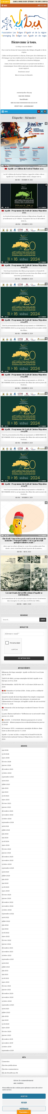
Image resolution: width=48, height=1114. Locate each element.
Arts (7, 128)
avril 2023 (5, 887)
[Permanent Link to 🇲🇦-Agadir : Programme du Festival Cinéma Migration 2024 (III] (24, 355)
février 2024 (6, 849)
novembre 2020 (7, 997)
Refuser (24, 1102)
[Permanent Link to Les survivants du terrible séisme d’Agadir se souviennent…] (24, 573)
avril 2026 (5, 754)
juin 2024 (5, 834)
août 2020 (5, 1009)
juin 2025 (5, 788)
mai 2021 (5, 974)
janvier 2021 (6, 989)
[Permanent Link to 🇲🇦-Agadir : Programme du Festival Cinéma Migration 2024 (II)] (24, 409)
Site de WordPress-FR (10, 1073)
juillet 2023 (6, 876)
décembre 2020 (7, 993)
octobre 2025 (6, 773)
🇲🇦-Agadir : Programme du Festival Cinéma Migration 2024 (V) (24, 266)
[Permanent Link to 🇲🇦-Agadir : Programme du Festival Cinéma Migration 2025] (24, 196)
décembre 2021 (7, 948)
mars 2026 (5, 758)
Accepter (24, 1096)
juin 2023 (5, 879)
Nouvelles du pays (36, 130)
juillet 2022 (6, 921)
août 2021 (5, 963)
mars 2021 (5, 982)
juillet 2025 (6, 784)
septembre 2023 (8, 868)
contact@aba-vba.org (24, 92)
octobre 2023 (6, 864)
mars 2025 (5, 800)
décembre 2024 (7, 811)
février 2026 (6, 762)
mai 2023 (5, 883)
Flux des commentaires (10, 1069)
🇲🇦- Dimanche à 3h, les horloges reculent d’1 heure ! (20, 708)
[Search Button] (45, 111)
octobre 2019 (6, 1047)
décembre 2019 (7, 1039)
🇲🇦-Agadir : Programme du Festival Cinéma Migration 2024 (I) (24, 485)
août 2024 (5, 826)
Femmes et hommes (37, 128)
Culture (19, 189)
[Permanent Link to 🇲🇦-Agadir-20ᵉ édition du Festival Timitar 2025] (24, 144)
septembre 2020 (8, 1005)
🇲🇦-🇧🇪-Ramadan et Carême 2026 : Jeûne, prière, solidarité (22, 691)
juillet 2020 (6, 1012)
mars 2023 (5, 891)
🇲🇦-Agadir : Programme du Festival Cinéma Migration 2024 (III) (24, 375)
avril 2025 (5, 796)
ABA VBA (17, 180)
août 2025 (5, 781)
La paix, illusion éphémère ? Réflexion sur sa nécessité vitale (23, 714)
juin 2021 (5, 970)
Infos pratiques (13, 130)
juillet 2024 (6, 830)
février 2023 (6, 895)
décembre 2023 (7, 857)
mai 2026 (5, 750)
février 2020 (6, 1031)
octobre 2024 (6, 819)
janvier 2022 (6, 944)
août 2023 (5, 872)
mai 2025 (5, 792)
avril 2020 (5, 1024)
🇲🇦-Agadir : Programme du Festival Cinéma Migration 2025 (24, 211)
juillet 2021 (6, 967)
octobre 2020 (7, 1001)
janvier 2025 (6, 807)
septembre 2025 (8, 777)
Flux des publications (9, 1065)
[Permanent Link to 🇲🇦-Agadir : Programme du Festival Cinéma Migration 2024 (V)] (24, 245)
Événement (24, 128)
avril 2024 (5, 841)
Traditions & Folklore (37, 194)
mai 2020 (5, 1020)
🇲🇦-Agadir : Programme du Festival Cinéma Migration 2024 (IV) (24, 321)
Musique (8, 194)
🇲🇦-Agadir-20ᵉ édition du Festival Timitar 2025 (24, 168)
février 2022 (6, 940)
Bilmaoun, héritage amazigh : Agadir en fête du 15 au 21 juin (23, 672)
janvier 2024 (6, 853)
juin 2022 (5, 925)
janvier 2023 (6, 898)
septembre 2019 (8, 1050)
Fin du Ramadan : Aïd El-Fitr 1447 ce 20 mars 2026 (19, 684)
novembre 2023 (7, 860)
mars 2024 (5, 845)
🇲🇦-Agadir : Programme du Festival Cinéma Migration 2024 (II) (24, 430)
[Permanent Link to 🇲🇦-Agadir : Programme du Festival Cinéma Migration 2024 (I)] (24, 464)
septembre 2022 (8, 914)
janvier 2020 (6, 1035)
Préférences (24, 1108)
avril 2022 (5, 933)
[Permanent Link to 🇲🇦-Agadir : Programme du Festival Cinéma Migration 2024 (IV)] (24, 300)
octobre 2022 (6, 910)
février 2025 (6, 803)
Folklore (21, 191)
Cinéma (15, 128)
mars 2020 (6, 1028)
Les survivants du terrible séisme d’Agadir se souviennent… (24, 594)
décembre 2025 (7, 769)
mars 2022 (5, 936)
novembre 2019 (7, 1043)
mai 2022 (5, 929)
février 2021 (6, 986)
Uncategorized (25, 507)
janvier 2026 (6, 765)
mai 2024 (5, 838)
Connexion (5, 1061)
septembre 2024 (8, 822)
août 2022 (5, 917)
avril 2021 (5, 978)
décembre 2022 (7, 902)
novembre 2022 (7, 906)
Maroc (24, 130)
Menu (5, 5)
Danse (27, 189)
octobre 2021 (6, 955)
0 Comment (43, 165)
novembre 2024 (7, 815)
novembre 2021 (7, 951)
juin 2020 (5, 1016)
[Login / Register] (42, 111)
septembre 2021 (8, 959)
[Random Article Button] (38, 111)
